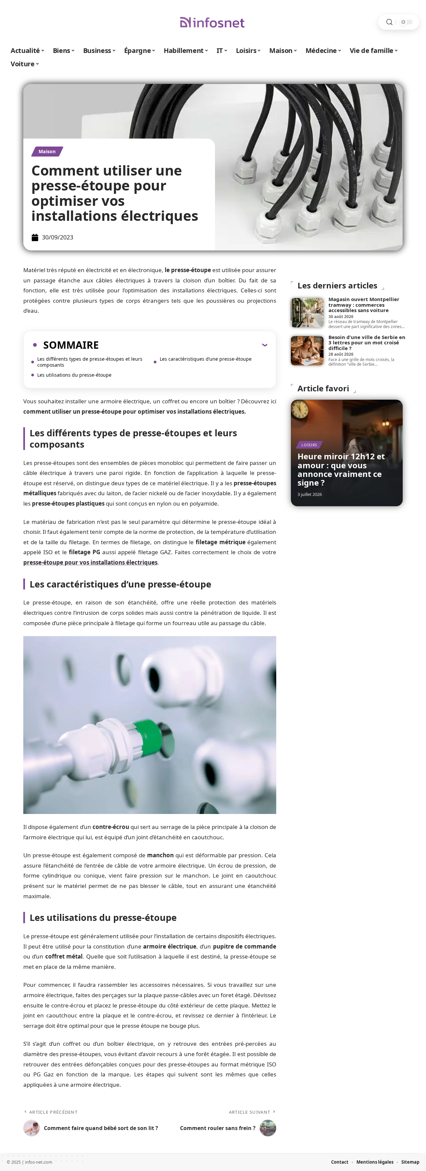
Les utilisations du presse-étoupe (74, 375)
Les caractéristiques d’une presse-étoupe (206, 359)
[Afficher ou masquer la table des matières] (183, 345)
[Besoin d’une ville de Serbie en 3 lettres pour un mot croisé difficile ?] (307, 350)
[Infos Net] (213, 22)
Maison (47, 151)
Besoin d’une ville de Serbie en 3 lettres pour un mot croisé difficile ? (366, 342)
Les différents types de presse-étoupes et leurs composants (89, 362)
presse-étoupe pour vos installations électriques (90, 562)
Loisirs (309, 444)
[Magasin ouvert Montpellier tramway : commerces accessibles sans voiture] (307, 312)
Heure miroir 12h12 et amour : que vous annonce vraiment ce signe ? (341, 469)
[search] (389, 22)
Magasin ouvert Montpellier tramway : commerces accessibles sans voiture (363, 304)
